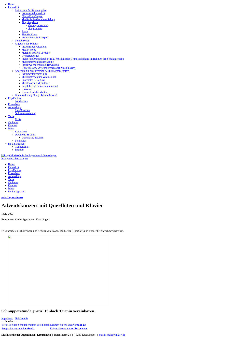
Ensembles (14, 104)
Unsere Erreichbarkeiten (34, 92)
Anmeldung (14, 107)
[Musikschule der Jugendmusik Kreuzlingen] (29, 155)
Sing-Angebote (30, 22)
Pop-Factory (14, 98)
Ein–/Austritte (22, 110)
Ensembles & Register (33, 80)
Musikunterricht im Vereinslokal (39, 76)
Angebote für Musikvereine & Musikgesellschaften (42, 70)
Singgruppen (35, 28)
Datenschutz (21, 318)
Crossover (27, 89)
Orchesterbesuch (30, 55)
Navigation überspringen (14, 158)
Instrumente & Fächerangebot (30, 10)
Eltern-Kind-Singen (32, 16)
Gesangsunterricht (38, 25)
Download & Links (25, 134)
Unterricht (13, 7)
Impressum (7, 318)
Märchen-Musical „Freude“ (36, 52)
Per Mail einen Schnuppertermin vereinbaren (25, 324)
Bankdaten (20, 140)
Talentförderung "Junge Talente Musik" (36, 95)
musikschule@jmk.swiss (112, 334)
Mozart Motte (29, 49)
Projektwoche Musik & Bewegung (40, 64)
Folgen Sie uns (18, 328)
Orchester (13, 122)
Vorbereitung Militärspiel (35, 37)
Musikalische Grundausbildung (38, 19)
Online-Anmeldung (25, 113)
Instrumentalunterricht (33, 13)
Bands (25, 31)
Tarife (11, 116)
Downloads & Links (32, 137)
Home (11, 4)
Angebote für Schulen (26, 43)
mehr (12, 197)
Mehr (11, 128)
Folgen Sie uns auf (68, 328)
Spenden (19, 149)
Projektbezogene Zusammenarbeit (40, 86)
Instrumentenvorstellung (34, 46)
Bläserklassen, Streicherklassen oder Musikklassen (48, 67)
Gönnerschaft (22, 146)
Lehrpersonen (22, 40)
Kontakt (12, 125)
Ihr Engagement (16, 143)
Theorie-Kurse (29, 34)
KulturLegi (21, 131)
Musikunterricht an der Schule (38, 61)
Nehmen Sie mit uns (68, 324)
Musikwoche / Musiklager (35, 83)
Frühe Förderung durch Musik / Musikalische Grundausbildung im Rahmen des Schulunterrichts (73, 58)
